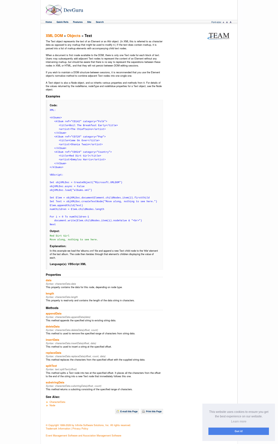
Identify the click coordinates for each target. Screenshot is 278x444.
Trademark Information (58, 428)
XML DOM (54, 35)
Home (49, 22)
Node (52, 405)
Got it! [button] (239, 431)
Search (100, 22)
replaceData (53, 353)
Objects (74, 35)
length (50, 293)
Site (89, 22)
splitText (51, 366)
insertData (52, 339)
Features (78, 22)
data (48, 280)
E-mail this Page (129, 411)
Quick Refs (62, 22)
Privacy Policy (80, 428)
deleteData (53, 326)
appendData (53, 313)
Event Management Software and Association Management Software (83, 435)
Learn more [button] (238, 421)
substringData (55, 382)
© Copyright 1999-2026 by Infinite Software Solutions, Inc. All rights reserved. (88, 425)
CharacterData (57, 402)
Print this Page (154, 411)
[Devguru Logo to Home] (64, 13)
